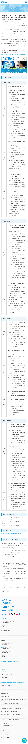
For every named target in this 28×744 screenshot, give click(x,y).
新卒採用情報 (3, 671)
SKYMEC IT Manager (7, 633)
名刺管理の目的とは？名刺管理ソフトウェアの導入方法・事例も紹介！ (13, 717)
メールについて (4, 734)
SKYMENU (3, 640)
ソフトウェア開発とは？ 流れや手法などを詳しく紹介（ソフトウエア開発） (13, 700)
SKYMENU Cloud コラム (5, 693)
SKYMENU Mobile (7, 648)
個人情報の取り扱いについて (7, 725)
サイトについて (4, 727)
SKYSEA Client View (7, 622)
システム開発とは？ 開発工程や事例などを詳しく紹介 (10, 703)
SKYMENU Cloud (7, 644)
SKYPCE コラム (4, 688)
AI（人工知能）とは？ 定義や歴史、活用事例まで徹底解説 (11, 708)
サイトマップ (4, 723)
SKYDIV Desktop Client (6, 630)
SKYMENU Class (6, 652)
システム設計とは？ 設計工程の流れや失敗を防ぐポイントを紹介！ (13, 706)
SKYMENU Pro (6, 656)
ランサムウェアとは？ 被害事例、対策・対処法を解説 (10, 719)
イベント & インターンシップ (6, 674)
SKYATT (4, 637)
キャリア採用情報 (4, 677)
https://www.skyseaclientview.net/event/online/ (13, 54)
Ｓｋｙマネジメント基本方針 (7, 730)
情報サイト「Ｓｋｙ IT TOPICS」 (6, 685)
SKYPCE (3, 626)
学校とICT (3, 664)
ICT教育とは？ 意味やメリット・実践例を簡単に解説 (10, 714)
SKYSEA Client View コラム (6, 690)
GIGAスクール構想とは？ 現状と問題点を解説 (9, 711)
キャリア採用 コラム (5, 696)
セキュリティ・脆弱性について (7, 732)
